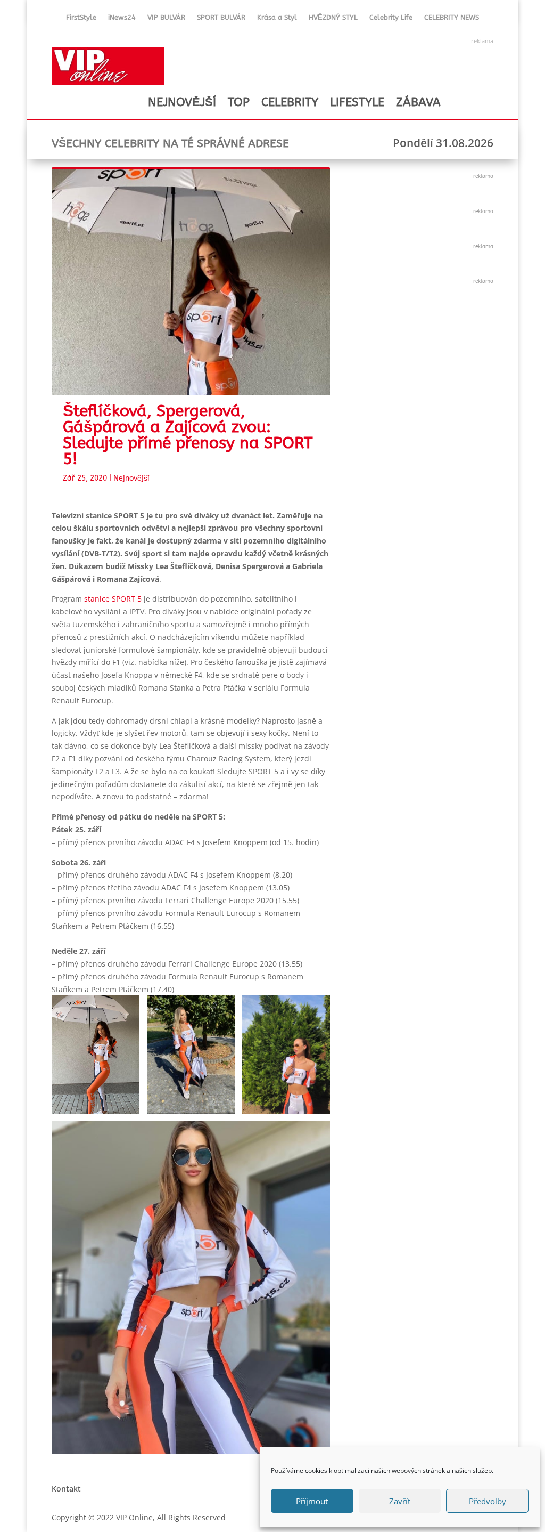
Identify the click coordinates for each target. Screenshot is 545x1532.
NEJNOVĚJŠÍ (182, 102)
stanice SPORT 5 (113, 599)
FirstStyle (81, 19)
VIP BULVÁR (166, 19)
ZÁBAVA (418, 102)
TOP (239, 102)
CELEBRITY (289, 102)
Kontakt (66, 1489)
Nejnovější (131, 478)
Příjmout (312, 1501)
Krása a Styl (277, 19)
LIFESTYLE (357, 102)
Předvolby (487, 1501)
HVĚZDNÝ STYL (333, 19)
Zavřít (399, 1501)
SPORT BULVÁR (221, 19)
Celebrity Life (390, 19)
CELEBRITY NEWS (451, 19)
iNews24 (122, 19)
